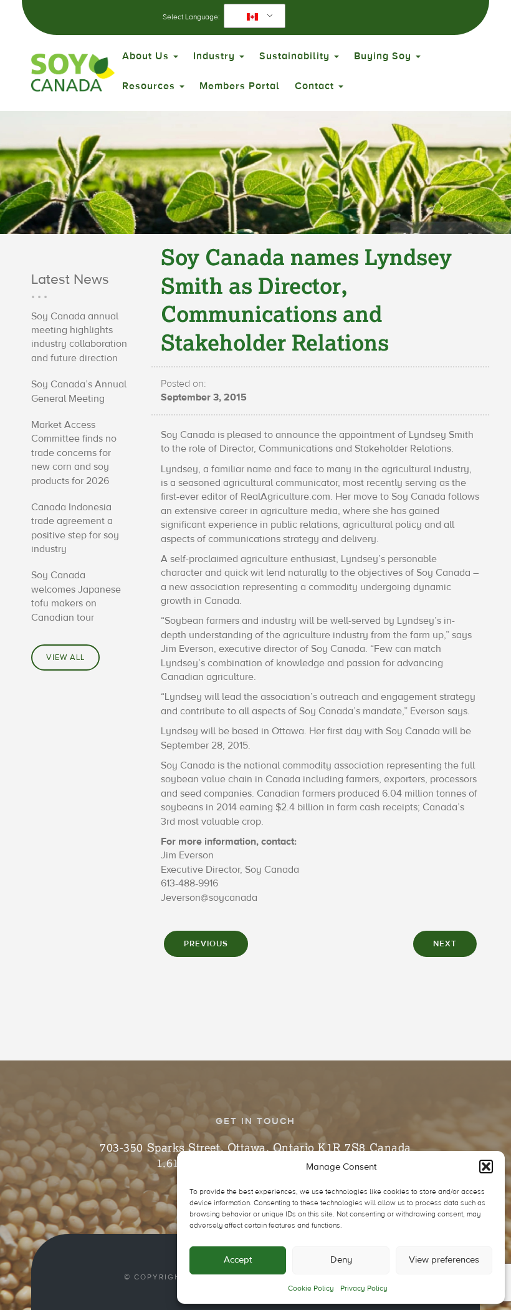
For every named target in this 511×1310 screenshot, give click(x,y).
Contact (316, 86)
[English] (252, 16)
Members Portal (239, 86)
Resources (150, 86)
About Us (147, 56)
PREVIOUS (206, 944)
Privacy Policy (364, 1288)
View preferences (444, 1260)
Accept (238, 1260)
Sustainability (296, 56)
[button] (486, 1166)
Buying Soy (384, 56)
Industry (215, 56)
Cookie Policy (311, 1288)
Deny (341, 1260)
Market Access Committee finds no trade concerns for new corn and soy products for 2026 (74, 453)
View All (65, 657)
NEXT (445, 944)
